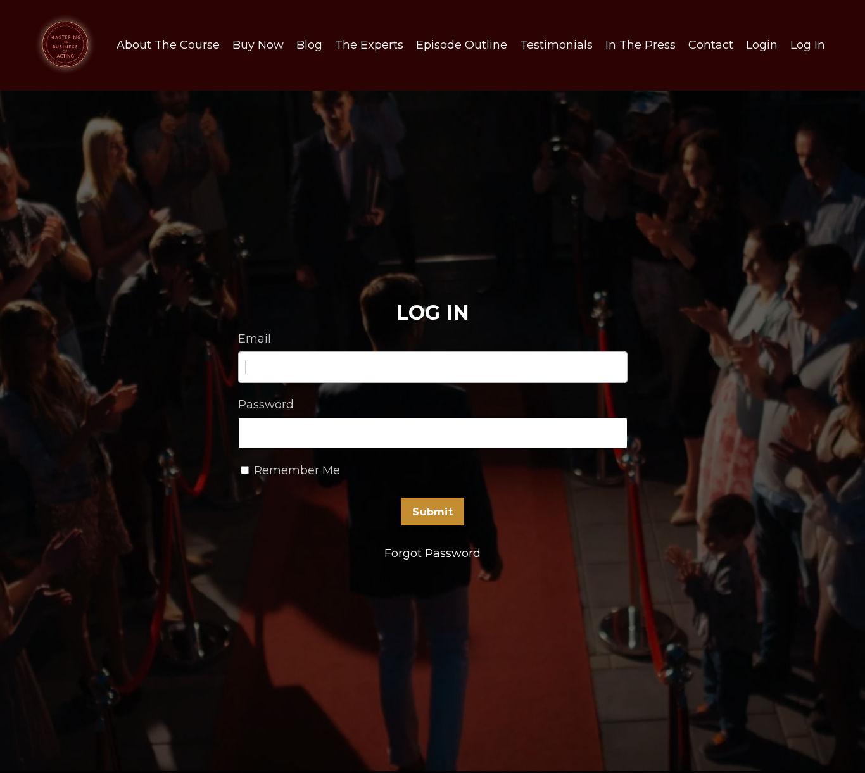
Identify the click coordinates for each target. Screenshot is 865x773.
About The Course (168, 45)
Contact (710, 45)
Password (266, 405)
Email (254, 339)
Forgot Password (432, 553)
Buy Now (258, 45)
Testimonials (556, 45)
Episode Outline (461, 45)
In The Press (640, 45)
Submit (432, 511)
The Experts (369, 45)
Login (762, 45)
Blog (309, 45)
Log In (807, 45)
